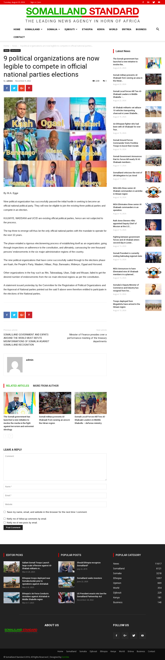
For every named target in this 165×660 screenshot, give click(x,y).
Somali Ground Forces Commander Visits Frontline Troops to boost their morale (126, 143)
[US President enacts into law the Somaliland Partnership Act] (66, 597)
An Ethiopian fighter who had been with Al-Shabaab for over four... (127, 127)
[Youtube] (159, 2)
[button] (157, 29)
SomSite (65, 657)
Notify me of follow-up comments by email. (27, 519)
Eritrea (126, 29)
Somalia (52, 29)
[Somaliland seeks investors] (66, 582)
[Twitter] (153, 2)
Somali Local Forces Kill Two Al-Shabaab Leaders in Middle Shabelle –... (127, 94)
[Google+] (148, 2)
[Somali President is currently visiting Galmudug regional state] (153, 257)
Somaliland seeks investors (89, 578)
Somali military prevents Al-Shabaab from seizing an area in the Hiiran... (127, 78)
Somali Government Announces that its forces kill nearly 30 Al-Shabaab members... (127, 159)
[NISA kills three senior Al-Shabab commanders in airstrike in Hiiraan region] (153, 192)
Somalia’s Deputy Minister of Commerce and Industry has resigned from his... (126, 288)
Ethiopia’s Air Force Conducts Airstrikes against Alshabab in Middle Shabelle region (35, 597)
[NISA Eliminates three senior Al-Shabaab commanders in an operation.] (153, 208)
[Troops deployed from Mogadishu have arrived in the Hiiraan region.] (153, 305)
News (14, 45)
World (113, 29)
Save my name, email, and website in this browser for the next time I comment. (47, 512)
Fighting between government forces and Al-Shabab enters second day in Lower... (126, 240)
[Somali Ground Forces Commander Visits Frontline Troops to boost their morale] (153, 144)
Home (17, 29)
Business (141, 29)
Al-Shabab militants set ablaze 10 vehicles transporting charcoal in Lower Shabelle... (127, 110)
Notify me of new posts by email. (22, 522)
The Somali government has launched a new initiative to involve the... (125, 62)
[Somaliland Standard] (82, 15)
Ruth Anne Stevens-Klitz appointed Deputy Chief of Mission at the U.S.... (125, 224)
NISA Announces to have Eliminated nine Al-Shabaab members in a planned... (125, 272)
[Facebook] (143, 2)
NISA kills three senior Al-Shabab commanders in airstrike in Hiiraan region (127, 191)
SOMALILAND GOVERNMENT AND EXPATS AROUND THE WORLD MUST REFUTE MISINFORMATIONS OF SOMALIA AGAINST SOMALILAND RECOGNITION (26, 339)
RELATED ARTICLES (17, 385)
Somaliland (32, 29)
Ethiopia (87, 29)
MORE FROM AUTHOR (46, 385)
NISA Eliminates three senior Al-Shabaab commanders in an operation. (127, 207)
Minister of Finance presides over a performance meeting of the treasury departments (87, 338)
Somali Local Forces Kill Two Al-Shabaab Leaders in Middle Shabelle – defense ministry (90, 419)
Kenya (101, 29)
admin (9, 81)
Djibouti (70, 29)
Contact (19, 37)
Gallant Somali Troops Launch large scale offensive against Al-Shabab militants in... (37, 566)
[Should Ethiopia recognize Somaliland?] (66, 566)
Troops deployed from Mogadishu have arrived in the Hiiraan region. (126, 304)
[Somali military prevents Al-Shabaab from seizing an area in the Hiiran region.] (55, 403)
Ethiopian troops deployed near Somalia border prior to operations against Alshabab (36, 581)
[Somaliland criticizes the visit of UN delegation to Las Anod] (153, 176)
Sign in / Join (35, 2)
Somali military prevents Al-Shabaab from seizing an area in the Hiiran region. (54, 419)
